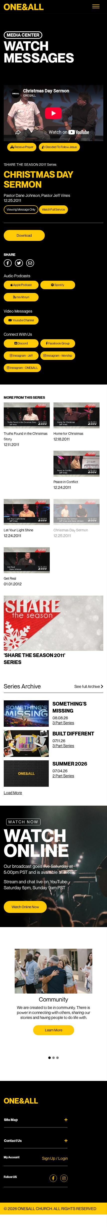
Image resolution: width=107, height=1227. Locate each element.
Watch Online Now (25, 907)
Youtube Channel (23, 320)
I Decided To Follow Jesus (60, 147)
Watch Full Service (53, 209)
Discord (22, 343)
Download (24, 235)
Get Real (10, 578)
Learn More (53, 1030)
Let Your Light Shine (18, 530)
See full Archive (87, 686)
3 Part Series (63, 722)
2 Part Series (63, 775)
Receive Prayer (23, 147)
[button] (50, 1058)
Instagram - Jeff (22, 355)
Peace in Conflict (66, 482)
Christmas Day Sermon (71, 530)
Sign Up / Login (55, 1158)
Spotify (59, 285)
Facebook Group (59, 343)
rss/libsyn (22, 297)
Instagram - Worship (59, 355)
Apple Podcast (22, 285)
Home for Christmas (68, 433)
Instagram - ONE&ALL (23, 368)
